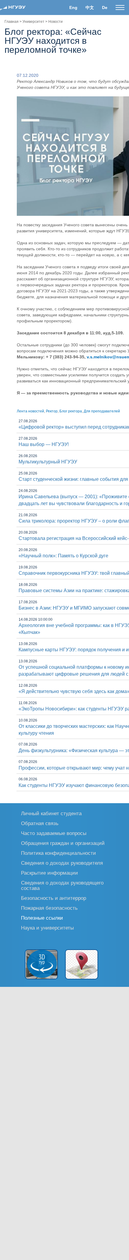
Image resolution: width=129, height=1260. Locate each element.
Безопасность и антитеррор (53, 898)
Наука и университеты (47, 927)
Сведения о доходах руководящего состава (62, 885)
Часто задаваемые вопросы (53, 833)
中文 (90, 7)
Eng (73, 7)
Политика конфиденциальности (58, 853)
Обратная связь (39, 823)
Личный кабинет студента (51, 813)
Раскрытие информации (49, 873)
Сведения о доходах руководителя (62, 863)
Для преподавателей (102, 411)
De (104, 7)
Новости (55, 22)
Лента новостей (30, 411)
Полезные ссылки (42, 918)
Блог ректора (70, 411)
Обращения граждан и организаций (63, 843)
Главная (11, 22)
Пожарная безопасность (49, 908)
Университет (33, 22)
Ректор (52, 411)
